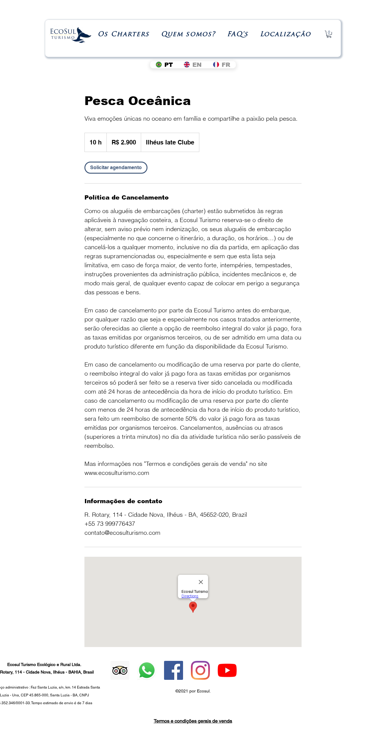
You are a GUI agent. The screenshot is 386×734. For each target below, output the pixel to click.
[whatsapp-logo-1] (146, 670)
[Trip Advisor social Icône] (119, 670)
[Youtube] (227, 670)
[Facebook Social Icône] (173, 670)
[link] (115, 168)
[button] (123, 34)
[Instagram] (200, 670)
